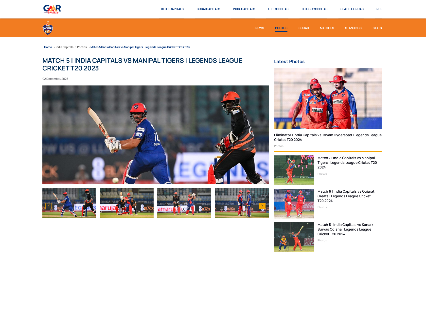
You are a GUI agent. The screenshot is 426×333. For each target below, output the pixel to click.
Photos (279, 146)
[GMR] (52, 9)
